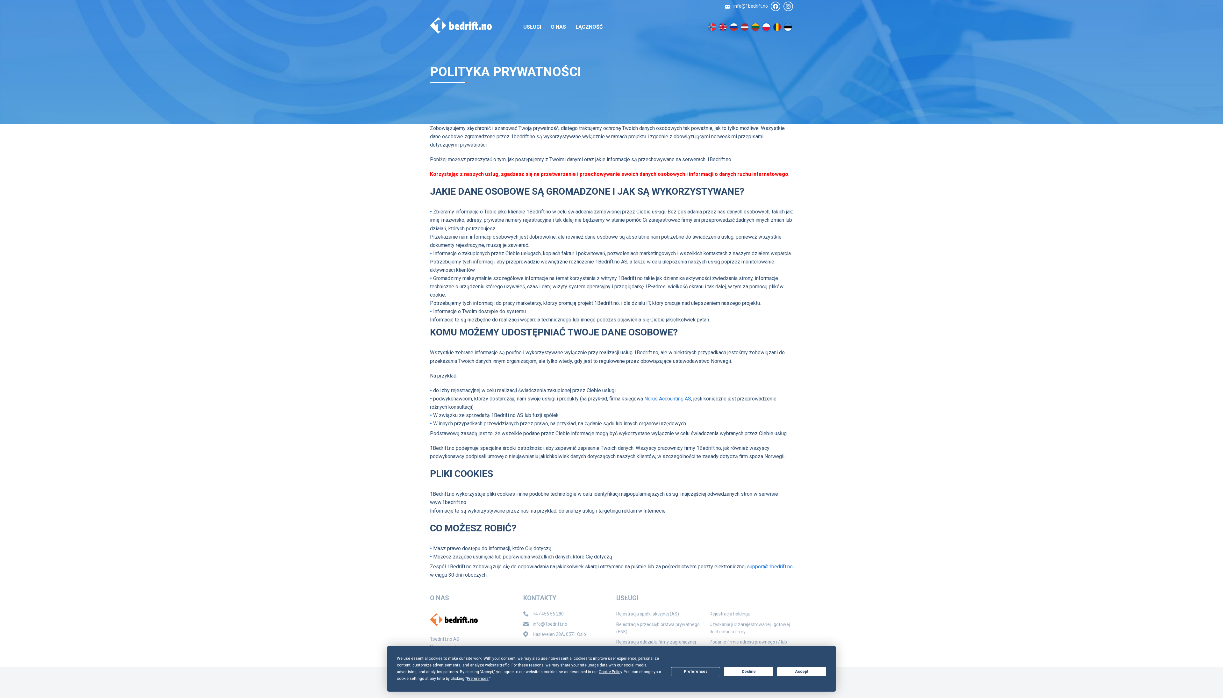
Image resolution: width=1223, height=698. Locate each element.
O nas (558, 27)
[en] (723, 27)
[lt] (755, 27)
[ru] (734, 27)
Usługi (532, 27)
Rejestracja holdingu (730, 613)
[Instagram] (788, 6)
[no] (712, 27)
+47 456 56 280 (548, 613)
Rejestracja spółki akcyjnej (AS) (647, 613)
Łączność (589, 27)
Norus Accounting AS (667, 399)
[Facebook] (775, 6)
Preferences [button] (478, 678)
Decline (749, 671)
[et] (788, 27)
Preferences (696, 671)
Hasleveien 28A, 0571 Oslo (559, 634)
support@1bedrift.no (770, 567)
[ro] (777, 27)
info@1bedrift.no (751, 6)
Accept (801, 671)
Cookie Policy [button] (610, 672)
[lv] (744, 27)
